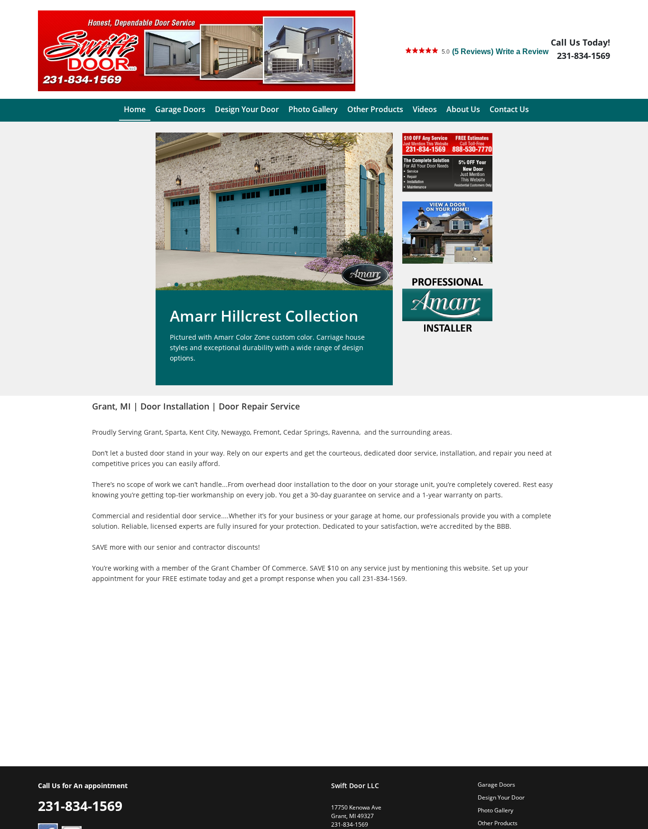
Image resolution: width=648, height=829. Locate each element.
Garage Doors (496, 785)
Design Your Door (501, 797)
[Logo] (196, 50)
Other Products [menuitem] (375, 109)
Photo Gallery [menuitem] (313, 109)
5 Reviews (472, 52)
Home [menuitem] (135, 109)
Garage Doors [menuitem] (180, 109)
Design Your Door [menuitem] (247, 109)
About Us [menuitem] (463, 109)
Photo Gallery (495, 810)
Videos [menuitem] (425, 109)
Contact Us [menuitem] (509, 109)
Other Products (498, 823)
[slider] (184, 284)
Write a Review (522, 52)
